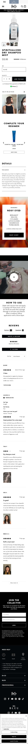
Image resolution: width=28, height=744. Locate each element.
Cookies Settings (13, 732)
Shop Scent (14, 235)
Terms (22, 636)
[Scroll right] (24, 104)
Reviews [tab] (8, 330)
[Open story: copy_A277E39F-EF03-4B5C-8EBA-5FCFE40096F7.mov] (9, 104)
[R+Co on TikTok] (23, 699)
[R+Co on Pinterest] (16, 699)
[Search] (22, 6)
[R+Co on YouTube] (12, 699)
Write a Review (14, 336)
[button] (20, 59)
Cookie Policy (6, 729)
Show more (13, 583)
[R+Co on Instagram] (5, 699)
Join (14, 625)
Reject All (14, 736)
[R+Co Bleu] (14, 2)
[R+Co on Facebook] (9, 699)
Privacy (3, 637)
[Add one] (10, 79)
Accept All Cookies (14, 741)
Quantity (4, 75)
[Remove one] (3, 79)
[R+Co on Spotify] (19, 699)
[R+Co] (4, 2)
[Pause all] (24, 91)
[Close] (26, 716)
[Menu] (3, 6)
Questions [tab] (19, 330)
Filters (15, 349)
